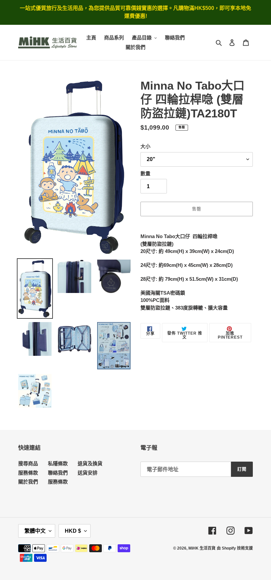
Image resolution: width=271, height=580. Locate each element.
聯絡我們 (58, 473)
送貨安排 (87, 473)
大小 (145, 146)
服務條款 (28, 473)
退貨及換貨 (90, 463)
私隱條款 (58, 463)
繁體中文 (35, 531)
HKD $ (73, 531)
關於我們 (28, 481)
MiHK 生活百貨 (201, 548)
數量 (145, 173)
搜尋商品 (28, 463)
